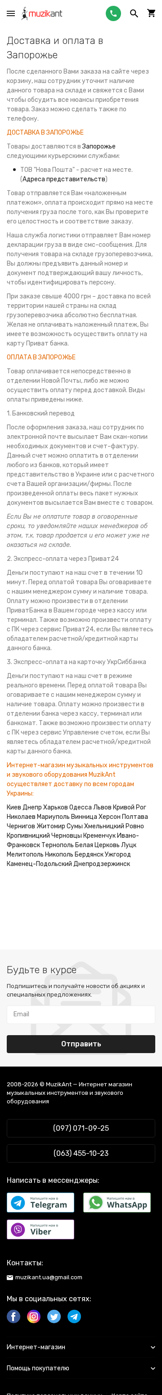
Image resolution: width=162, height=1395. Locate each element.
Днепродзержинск (101, 864)
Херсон (110, 817)
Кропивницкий (28, 836)
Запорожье (99, 146)
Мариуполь (53, 817)
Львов (102, 807)
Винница (84, 817)
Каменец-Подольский (39, 864)
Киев (14, 807)
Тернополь (57, 845)
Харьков (55, 807)
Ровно (135, 826)
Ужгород (118, 854)
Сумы (75, 826)
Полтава (135, 817)
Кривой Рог (129, 807)
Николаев (21, 817)
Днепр (32, 807)
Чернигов (21, 826)
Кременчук (99, 836)
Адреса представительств (63, 179)
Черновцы (66, 836)
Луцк (128, 845)
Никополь (59, 854)
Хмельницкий (104, 826)
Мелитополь (25, 854)
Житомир (50, 826)
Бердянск (89, 854)
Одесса (80, 807)
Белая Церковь (97, 845)
